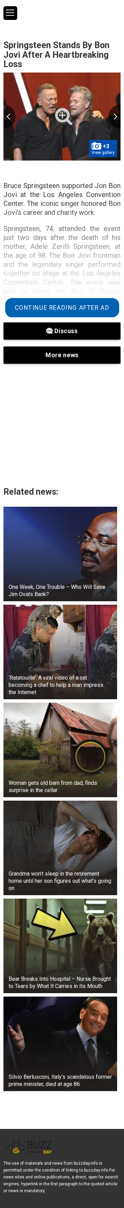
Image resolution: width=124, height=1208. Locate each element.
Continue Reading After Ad (62, 307)
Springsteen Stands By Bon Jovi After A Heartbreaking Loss (56, 54)
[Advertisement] (62, 424)
